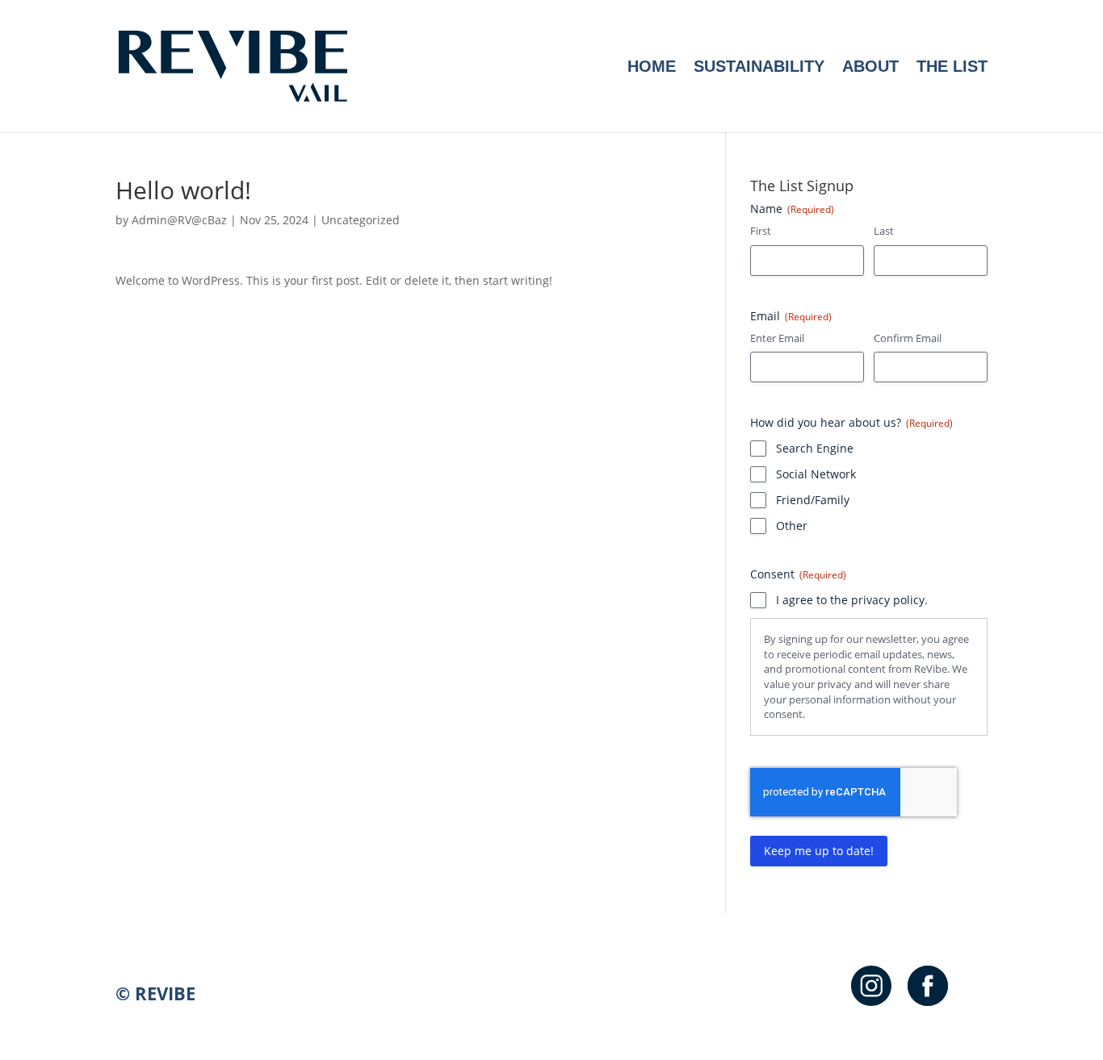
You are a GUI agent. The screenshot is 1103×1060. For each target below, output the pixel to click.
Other (791, 525)
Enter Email (777, 338)
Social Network (816, 474)
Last (884, 230)
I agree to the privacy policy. (852, 599)
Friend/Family (812, 499)
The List (952, 68)
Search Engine (814, 448)
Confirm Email (908, 338)
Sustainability (759, 68)
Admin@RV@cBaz (179, 219)
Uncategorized (360, 219)
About (870, 68)
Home (651, 68)
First (760, 230)
